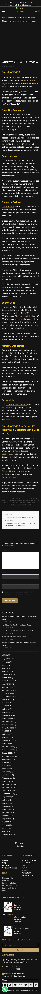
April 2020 (6, 831)
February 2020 (7, 835)
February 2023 (7, 741)
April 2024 (6, 709)
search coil (23, 316)
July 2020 (5, 822)
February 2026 (7, 675)
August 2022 (6, 759)
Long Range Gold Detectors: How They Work (17, 631)
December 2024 (8, 687)
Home (3, 17)
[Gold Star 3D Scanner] (20, 926)
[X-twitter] (10, 985)
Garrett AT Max (8, 471)
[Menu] (5, 11)
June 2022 (6, 766)
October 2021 (7, 791)
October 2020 (7, 816)
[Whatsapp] (30, 985)
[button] (36, 11)
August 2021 (6, 797)
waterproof (15, 287)
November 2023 (8, 725)
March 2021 (6, 803)
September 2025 (8, 681)
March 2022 (6, 775)
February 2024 (7, 715)
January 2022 (7, 781)
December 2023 (8, 722)
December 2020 (8, 813)
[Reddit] (25, 985)
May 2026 (5, 665)
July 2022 (5, 762)
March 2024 (6, 712)
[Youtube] (15, 985)
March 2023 (6, 737)
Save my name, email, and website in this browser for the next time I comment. (18, 593)
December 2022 (8, 747)
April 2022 (6, 772)
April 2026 (6, 668)
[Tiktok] (36, 985)
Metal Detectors (12, 17)
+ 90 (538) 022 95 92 (12, 969)
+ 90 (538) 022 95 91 (12, 967)
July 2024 (5, 703)
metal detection (17, 502)
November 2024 (8, 690)
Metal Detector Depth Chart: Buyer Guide (16, 625)
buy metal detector (29, 500)
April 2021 (5, 800)
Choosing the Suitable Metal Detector (18, 517)
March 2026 (6, 672)
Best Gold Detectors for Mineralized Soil (16, 637)
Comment (6, 550)
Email (4, 582)
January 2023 (7, 744)
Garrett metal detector (16, 404)
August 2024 (6, 700)
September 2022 (8, 756)
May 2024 (5, 706)
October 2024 (7, 694)
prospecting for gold (24, 505)
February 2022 (7, 778)
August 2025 (6, 684)
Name (5, 572)
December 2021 (7, 784)
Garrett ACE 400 (9, 477)
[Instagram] (20, 985)
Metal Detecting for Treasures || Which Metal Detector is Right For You (19, 524)
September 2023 (8, 728)
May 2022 (5, 769)
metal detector (27, 92)
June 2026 (6, 662)
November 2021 (7, 788)
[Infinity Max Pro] (20, 914)
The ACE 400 (8, 207)
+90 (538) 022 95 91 (23, 2)
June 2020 (6, 825)
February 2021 (7, 806)
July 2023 (5, 731)
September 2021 (8, 794)
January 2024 (7, 719)
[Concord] (20, 902)
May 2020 (5, 828)
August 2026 (6, 659)
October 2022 (7, 753)
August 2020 (6, 819)
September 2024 (8, 697)
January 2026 (7, 678)
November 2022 (8, 750)
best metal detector (15, 500)
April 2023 (6, 734)
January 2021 (6, 810)
